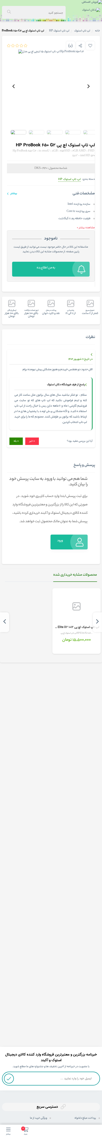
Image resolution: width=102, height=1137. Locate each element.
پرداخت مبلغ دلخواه (85, 1118)
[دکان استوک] (91, 10)
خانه (97, 31)
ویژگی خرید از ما (38, 1118)
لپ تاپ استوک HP (69, 179)
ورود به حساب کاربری (59, 543)
